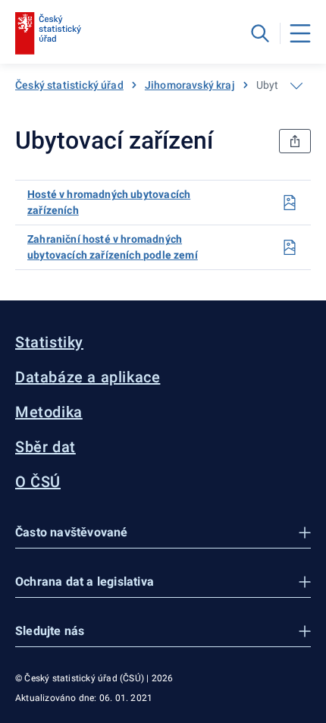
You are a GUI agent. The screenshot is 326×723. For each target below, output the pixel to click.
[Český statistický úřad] (48, 33)
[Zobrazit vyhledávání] (260, 33)
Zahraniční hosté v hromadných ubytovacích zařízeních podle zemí (112, 247)
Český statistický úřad (69, 85)
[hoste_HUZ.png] (289, 202)
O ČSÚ (38, 482)
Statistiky (49, 342)
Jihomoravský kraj (190, 85)
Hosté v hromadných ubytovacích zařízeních (108, 202)
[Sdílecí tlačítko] (295, 141)
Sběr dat (45, 447)
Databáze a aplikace (87, 377)
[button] (163, 533)
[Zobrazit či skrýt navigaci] (296, 86)
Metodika (49, 412)
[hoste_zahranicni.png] (289, 247)
